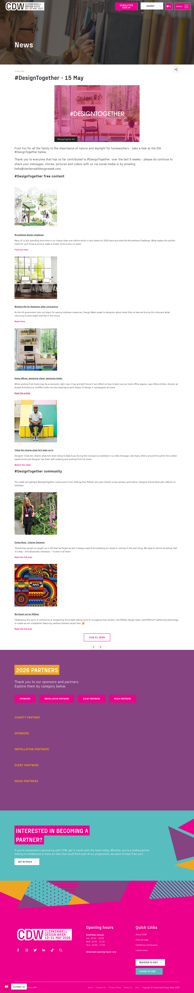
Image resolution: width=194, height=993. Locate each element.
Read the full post (23, 557)
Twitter (35, 950)
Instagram (26, 950)
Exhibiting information (147, 945)
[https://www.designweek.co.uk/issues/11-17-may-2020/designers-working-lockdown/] (37, 300)
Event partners (91, 698)
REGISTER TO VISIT (148, 962)
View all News (97, 637)
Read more (19, 321)
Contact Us (101, 987)
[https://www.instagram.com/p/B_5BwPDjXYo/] (37, 608)
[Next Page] (100, 647)
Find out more (21, 249)
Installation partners (56, 698)
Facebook (18, 950)
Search (60, 950)
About (90, 987)
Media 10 (128, 987)
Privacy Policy (115, 987)
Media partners (122, 698)
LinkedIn (43, 950)
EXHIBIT (150, 6)
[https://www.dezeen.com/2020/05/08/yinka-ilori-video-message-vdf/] (37, 444)
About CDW (141, 934)
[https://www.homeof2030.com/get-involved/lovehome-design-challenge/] (37, 229)
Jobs (137, 987)
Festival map (142, 939)
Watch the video (22, 464)
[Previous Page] (93, 647)
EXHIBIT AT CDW (147, 971)
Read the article (22, 393)
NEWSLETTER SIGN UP (126, 6)
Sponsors (25, 698)
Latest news (142, 950)
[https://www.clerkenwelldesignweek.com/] (58, 6)
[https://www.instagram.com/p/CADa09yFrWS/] (37, 536)
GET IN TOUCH (25, 861)
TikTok (52, 950)
